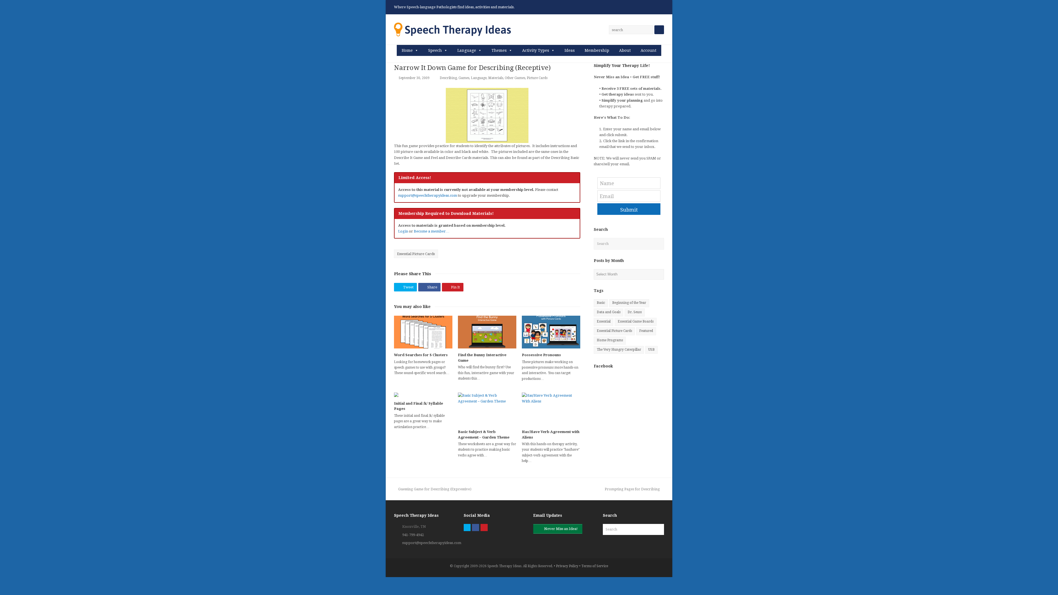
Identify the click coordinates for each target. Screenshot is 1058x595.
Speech (435, 50)
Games (463, 78)
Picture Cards (537, 78)
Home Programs (610, 340)
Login (403, 231)
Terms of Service (594, 566)
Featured (646, 331)
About (625, 50)
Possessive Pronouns (541, 355)
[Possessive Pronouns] (551, 332)
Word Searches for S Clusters (421, 355)
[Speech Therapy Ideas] (452, 29)
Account (648, 50)
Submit (629, 210)
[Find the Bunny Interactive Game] (487, 332)
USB (651, 349)
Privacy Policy (567, 566)
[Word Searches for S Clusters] (423, 332)
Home (407, 50)
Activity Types (535, 50)
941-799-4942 (413, 535)
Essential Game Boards (636, 321)
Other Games (515, 78)
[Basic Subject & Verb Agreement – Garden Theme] (487, 409)
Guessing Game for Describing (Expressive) (434, 489)
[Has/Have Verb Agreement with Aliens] (551, 409)
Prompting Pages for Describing (632, 489)
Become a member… (431, 231)
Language (466, 50)
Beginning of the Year (629, 303)
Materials (495, 78)
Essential (604, 321)
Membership (597, 50)
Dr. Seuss (635, 312)
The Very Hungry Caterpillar (619, 349)
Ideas (570, 50)
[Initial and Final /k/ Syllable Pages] (423, 395)
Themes (499, 50)
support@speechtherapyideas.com (427, 195)
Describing (448, 78)
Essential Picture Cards (416, 254)
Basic (601, 303)
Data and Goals (608, 312)
